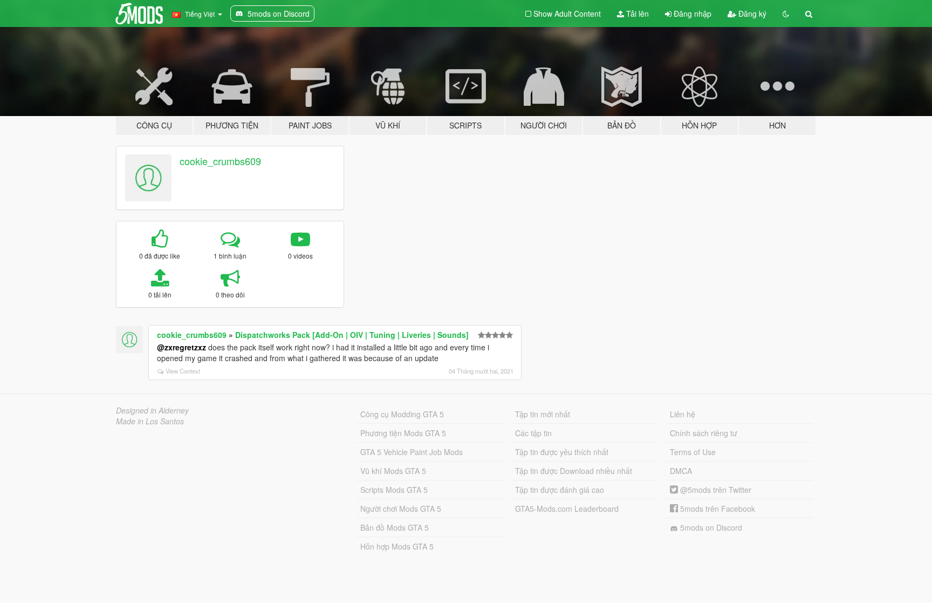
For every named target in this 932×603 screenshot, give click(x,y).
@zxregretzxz (181, 347)
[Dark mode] (786, 13)
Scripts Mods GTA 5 (394, 489)
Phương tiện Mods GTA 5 (403, 433)
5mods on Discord (710, 527)
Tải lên (636, 13)
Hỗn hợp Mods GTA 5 (397, 546)
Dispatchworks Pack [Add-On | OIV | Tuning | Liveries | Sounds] (352, 334)
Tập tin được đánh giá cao (559, 489)
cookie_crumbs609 (220, 161)
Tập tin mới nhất (542, 414)
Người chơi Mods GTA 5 (400, 508)
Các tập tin (533, 433)
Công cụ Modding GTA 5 (402, 414)
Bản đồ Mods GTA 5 (394, 527)
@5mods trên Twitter (714, 489)
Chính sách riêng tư (703, 433)
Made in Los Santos (150, 421)
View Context (183, 371)
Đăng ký (751, 13)
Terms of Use (693, 451)
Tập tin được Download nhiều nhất (573, 470)
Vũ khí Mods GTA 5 (393, 470)
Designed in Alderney (152, 410)
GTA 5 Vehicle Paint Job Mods (411, 451)
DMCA (681, 470)
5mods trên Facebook (716, 508)
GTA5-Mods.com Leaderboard (567, 508)
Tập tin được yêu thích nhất (561, 451)
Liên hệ (682, 414)
